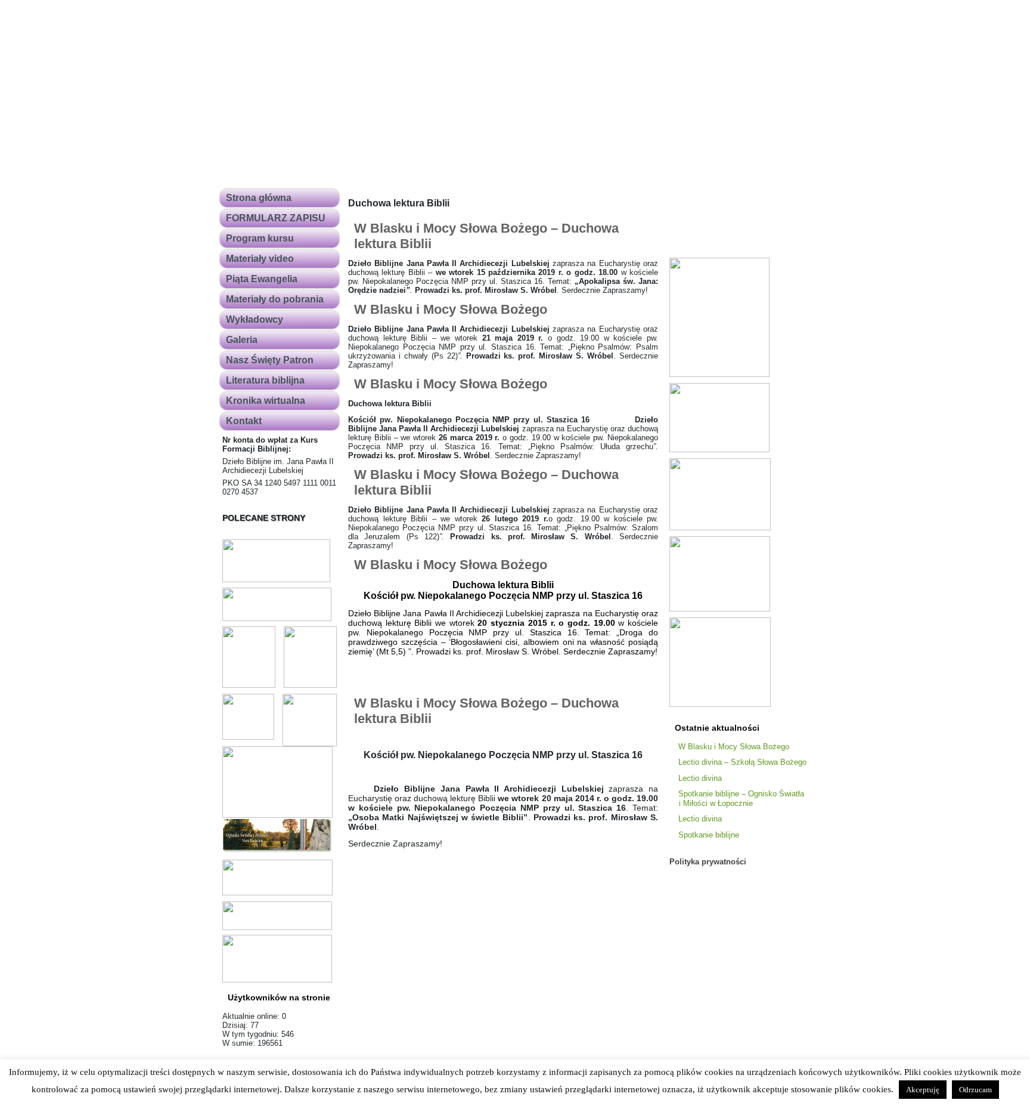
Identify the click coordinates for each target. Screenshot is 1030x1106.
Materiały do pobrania (275, 299)
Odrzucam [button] (975, 1089)
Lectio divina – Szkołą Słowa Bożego (742, 762)
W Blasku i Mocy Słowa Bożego (450, 309)
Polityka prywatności (707, 861)
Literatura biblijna (265, 380)
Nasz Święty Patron (270, 360)
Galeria (242, 340)
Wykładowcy (254, 319)
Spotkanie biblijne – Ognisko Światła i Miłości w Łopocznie (741, 798)
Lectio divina (700, 778)
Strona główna (258, 198)
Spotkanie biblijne (708, 834)
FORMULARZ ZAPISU (275, 218)
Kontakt (244, 421)
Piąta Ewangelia (261, 279)
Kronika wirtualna (265, 401)
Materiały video (260, 259)
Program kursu (260, 238)
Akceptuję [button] (922, 1089)
